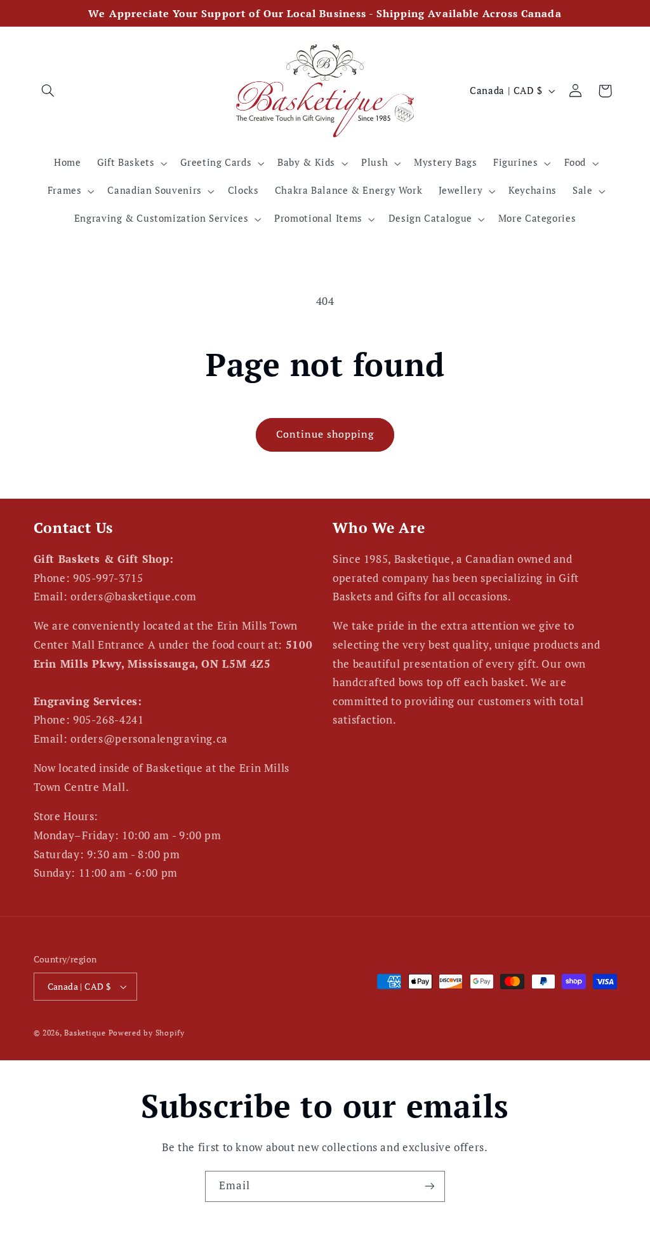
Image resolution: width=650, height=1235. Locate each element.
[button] (48, 90)
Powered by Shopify (147, 1032)
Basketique (84, 1032)
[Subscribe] (429, 1186)
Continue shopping (325, 434)
